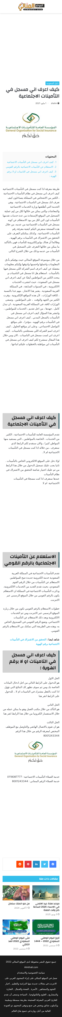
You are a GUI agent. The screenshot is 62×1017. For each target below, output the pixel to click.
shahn (54, 103)
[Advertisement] (31, 47)
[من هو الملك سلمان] (16, 893)
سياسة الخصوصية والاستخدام (31, 972)
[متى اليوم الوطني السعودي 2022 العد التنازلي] (16, 927)
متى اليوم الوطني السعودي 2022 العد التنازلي (19, 941)
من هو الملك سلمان (19, 903)
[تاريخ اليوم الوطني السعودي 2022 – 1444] (45, 927)
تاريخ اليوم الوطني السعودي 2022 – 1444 (46, 939)
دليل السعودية (52, 83)
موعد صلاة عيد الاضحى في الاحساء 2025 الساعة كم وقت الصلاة (46, 906)
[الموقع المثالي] (31, 6)
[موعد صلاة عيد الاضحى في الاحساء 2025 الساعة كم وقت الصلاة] (45, 892)
